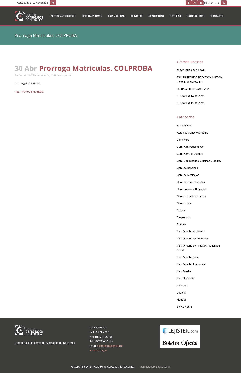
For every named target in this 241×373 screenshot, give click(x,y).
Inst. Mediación (185, 278)
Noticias (56, 75)
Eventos (181, 224)
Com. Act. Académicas (190, 146)
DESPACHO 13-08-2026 (190, 103)
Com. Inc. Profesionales (191, 182)
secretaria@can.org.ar (110, 345)
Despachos (183, 217)
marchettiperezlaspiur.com (155, 366)
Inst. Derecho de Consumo (192, 238)
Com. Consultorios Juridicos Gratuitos (199, 160)
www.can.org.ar (98, 350)
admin (69, 75)
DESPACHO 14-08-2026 (190, 96)
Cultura (181, 210)
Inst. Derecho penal (188, 257)
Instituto (182, 285)
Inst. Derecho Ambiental (191, 231)
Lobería (44, 75)
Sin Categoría (184, 306)
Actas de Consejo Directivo (193, 132)
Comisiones (184, 203)
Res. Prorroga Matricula (29, 91)
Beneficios (183, 139)
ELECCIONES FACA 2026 (191, 70)
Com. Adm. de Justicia (190, 153)
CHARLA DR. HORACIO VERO (193, 89)
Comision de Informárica (191, 196)
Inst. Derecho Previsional (191, 264)
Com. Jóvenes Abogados (191, 189)
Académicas (184, 125)
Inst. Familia (184, 271)
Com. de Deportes (187, 168)
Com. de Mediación (188, 175)
